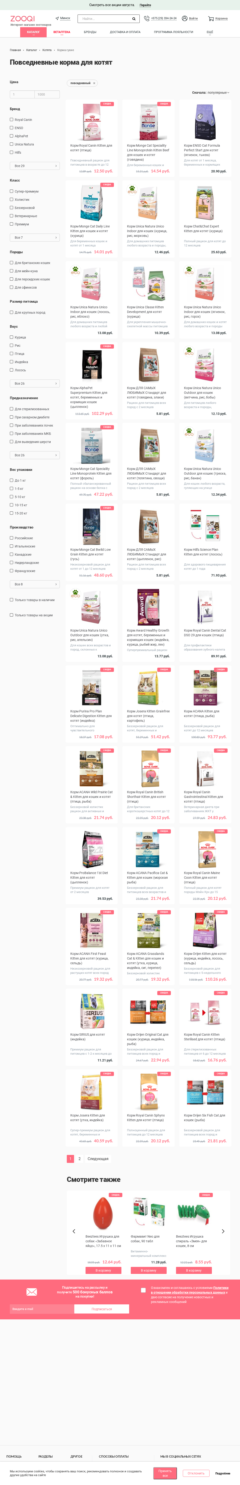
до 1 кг (20, 480)
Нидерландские (27, 563)
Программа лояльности (173, 32)
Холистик (22, 199)
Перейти (145, 5)
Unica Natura (24, 144)
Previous (76, 1239)
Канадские (23, 554)
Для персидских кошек (32, 279)
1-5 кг (19, 489)
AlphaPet (21, 136)
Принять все (165, 1473)
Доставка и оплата (125, 32)
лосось (20, 370)
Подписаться (102, 1309)
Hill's (18, 152)
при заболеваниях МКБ (33, 433)
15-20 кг (21, 513)
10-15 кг (21, 505)
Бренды (90, 32)
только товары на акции (34, 615)
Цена (14, 82)
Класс (15, 180)
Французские (25, 571)
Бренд (15, 109)
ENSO (19, 128)
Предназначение (24, 398)
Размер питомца (24, 301)
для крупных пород (30, 312)
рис (17, 345)
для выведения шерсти (33, 442)
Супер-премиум (26, 191)
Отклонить (196, 1473)
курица (20, 337)
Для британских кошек (32, 263)
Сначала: (199, 92)
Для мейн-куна (26, 271)
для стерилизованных (32, 409)
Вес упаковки (21, 470)
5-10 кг (20, 497)
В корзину (91, 1154)
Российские (24, 538)
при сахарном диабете (32, 417)
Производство (21, 527)
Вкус (14, 326)
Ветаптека (61, 32)
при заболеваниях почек (34, 425)
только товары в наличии (35, 600)
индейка (21, 362)
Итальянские (25, 546)
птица (19, 354)
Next (224, 1236)
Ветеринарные (26, 216)
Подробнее (222, 1473)
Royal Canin (23, 120)
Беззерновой (25, 208)
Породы (16, 252)
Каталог (33, 32)
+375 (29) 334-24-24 (163, 18)
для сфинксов (26, 287)
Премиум (22, 224)
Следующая (98, 1159)
